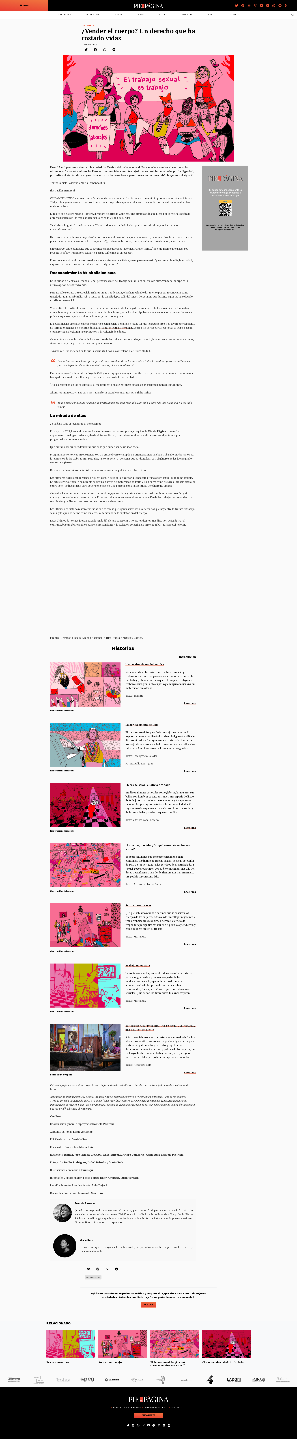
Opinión (118, 15)
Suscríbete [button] (148, 1415)
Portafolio (187, 15)
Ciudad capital (93, 15)
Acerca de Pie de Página (127, 1407)
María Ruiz (86, 1240)
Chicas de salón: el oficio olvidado (147, 785)
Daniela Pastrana (85, 1203)
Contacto (177, 1407)
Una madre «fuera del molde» (144, 664)
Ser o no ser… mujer (138, 905)
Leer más (190, 703)
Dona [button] (25, 5)
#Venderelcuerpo (93, 1277)
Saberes (163, 15)
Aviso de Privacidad (156, 1407)
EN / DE (210, 15)
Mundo (141, 15)
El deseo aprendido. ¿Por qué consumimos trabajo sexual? (167, 1364)
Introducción (187, 657)
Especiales (234, 15)
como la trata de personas (116, 327)
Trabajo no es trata (137, 965)
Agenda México (63, 15)
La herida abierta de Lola (141, 724)
